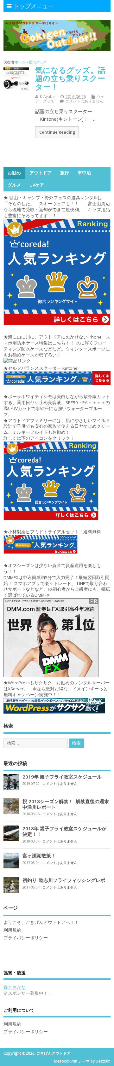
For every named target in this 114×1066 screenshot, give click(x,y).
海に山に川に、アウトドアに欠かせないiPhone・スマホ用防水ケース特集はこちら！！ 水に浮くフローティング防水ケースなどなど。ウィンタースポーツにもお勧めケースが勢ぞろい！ (57, 346)
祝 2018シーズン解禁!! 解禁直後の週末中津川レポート (65, 804)
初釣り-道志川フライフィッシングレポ (63, 880)
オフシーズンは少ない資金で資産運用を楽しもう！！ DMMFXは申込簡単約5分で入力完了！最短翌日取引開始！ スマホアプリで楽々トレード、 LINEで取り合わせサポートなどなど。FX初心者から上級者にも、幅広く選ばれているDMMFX (56, 580)
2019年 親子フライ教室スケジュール (62, 776)
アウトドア (40, 173)
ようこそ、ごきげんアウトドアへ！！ (41, 922)
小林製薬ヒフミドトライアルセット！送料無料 (54, 532)
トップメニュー (34, 6)
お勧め (14, 173)
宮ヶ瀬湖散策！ (39, 855)
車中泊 (84, 173)
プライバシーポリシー (25, 938)
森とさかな (14, 987)
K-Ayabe (47, 96)
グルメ (14, 185)
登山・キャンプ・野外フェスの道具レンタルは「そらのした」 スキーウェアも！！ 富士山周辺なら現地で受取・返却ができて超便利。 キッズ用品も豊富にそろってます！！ (56, 206)
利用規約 (12, 930)
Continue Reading (57, 132)
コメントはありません (84, 101)
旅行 (64, 173)
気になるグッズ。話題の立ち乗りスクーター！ (70, 78)
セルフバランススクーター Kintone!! (44, 368)
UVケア (36, 185)
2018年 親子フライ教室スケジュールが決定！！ (64, 831)
